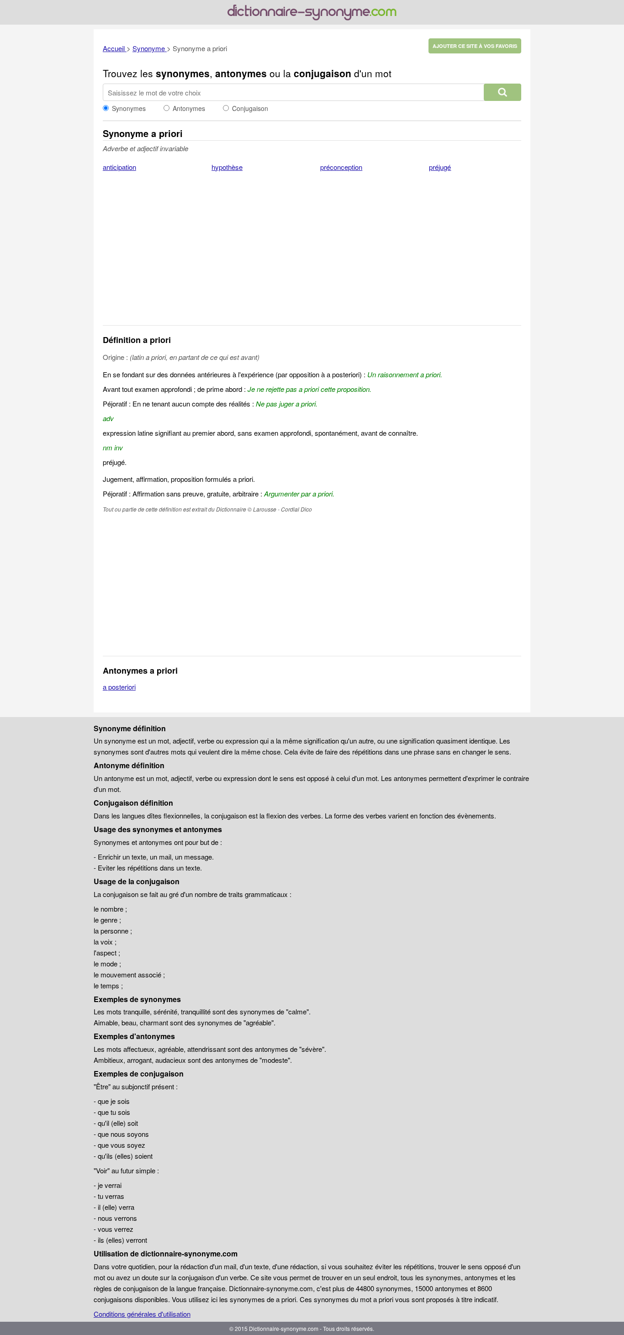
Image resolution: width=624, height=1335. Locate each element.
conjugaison (322, 73)
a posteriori (119, 686)
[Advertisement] (312, 254)
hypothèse (227, 167)
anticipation (119, 167)
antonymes (241, 73)
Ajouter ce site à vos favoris (475, 45)
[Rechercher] (502, 92)
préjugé (440, 167)
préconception (341, 167)
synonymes (183, 73)
